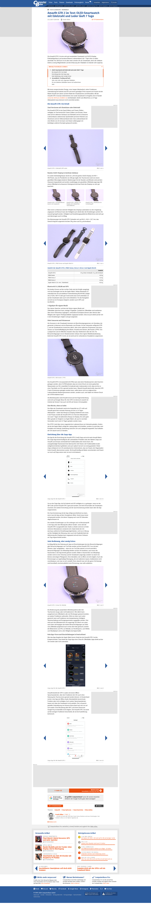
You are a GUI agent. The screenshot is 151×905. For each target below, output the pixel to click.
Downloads (69, 2)
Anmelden (97, 2)
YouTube (109, 889)
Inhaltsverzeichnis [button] (58, 67)
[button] (113, 2)
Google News (74, 889)
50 (49, 842)
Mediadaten (49, 894)
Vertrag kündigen (68, 894)
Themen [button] (61, 2)
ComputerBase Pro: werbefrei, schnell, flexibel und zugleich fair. (74, 826)
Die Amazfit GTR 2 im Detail (59, 72)
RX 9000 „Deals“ (81, 6)
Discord (45, 889)
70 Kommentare (56, 806)
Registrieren (105, 2)
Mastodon (95, 889)
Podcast (51, 6)
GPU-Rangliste (104, 6)
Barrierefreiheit (77, 894)
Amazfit (57, 810)
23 (49, 859)
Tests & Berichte (55, 10)
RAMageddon (59, 6)
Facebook (63, 889)
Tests (55, 2)
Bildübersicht (52, 822)
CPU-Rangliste (113, 6)
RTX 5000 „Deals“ (69, 6)
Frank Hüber (59, 814)
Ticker (50, 2)
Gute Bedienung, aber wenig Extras (61, 76)
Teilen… (100, 806)
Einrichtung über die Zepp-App (60, 74)
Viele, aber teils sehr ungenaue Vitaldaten (63, 80)
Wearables (65, 10)
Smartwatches (78, 810)
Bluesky (54, 889)
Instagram (85, 889)
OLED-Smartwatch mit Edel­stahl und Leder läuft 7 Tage (67, 70)
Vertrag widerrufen (57, 894)
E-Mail (66, 814)
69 (49, 851)
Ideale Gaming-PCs (93, 6)
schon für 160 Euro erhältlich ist (57, 98)
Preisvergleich (78, 2)
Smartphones (66, 810)
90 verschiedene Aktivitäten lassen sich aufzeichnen (66, 82)
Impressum (36, 894)
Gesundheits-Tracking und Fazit (60, 78)
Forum (87, 2)
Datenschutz (37, 896)
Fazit (53, 84)
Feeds (37, 889)
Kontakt (42, 894)
